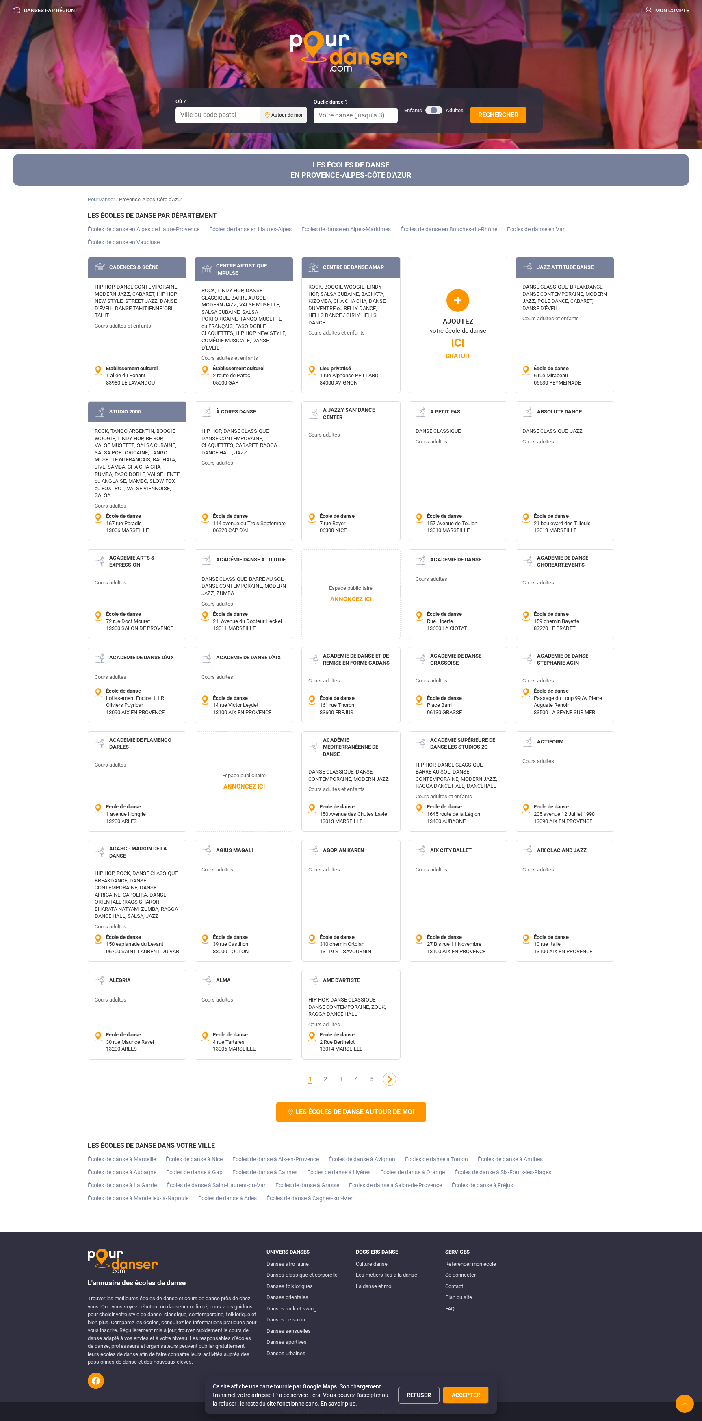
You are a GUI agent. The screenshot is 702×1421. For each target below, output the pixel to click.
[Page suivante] (390, 1079)
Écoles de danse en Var (536, 229)
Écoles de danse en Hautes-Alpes (250, 229)
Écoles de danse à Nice (194, 1159)
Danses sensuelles (288, 1331)
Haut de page (685, 1404)
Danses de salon (285, 1320)
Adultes (455, 110)
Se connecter (460, 1275)
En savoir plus (338, 1403)
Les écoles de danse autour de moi (354, 1112)
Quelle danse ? (330, 102)
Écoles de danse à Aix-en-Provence (275, 1159)
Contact (454, 1286)
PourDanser (101, 199)
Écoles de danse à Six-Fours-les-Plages (503, 1172)
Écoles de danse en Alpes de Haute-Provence (143, 229)
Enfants (413, 110)
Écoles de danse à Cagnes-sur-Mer (309, 1198)
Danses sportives (286, 1342)
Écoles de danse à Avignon (362, 1159)
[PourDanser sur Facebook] (96, 1381)
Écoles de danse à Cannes (264, 1172)
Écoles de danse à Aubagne (122, 1172)
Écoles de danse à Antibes (510, 1159)
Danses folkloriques (289, 1286)
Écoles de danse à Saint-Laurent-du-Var (216, 1185)
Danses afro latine (287, 1264)
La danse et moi (374, 1286)
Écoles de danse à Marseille (122, 1159)
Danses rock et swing (291, 1309)
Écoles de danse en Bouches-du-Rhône (449, 229)
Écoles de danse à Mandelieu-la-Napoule (138, 1198)
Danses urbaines (286, 1353)
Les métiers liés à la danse (386, 1275)
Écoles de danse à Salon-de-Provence (395, 1185)
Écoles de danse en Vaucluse (124, 242)
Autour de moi (286, 115)
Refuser (419, 1395)
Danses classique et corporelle (302, 1275)
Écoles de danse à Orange (412, 1172)
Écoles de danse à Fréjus (482, 1185)
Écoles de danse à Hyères (338, 1172)
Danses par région (49, 10)
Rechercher (498, 115)
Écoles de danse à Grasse (307, 1185)
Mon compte (671, 10)
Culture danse (372, 1264)
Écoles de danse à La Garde (122, 1185)
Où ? (181, 101)
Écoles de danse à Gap (194, 1172)
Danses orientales (287, 1297)
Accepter (466, 1395)
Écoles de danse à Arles (227, 1198)
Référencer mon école (470, 1264)
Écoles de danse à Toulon (436, 1159)
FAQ (450, 1309)
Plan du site (458, 1297)
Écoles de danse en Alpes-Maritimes (346, 229)
